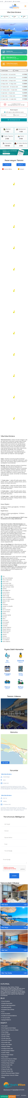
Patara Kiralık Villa (7, 1069)
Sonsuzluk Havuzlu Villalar (9, 1058)
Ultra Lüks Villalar (7, 1044)
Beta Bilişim (23, 1095)
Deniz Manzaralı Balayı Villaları (10, 1073)
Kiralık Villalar (6, 1036)
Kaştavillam (15, 1090)
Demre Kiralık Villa (7, 1065)
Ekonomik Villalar (7, 1040)
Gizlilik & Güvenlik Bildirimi (9, 1015)
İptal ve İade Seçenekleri (8, 1005)
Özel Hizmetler (6, 1013)
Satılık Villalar (5, 1052)
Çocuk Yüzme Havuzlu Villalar (10, 1030)
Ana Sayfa (5, 1026)
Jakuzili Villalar (6, 1034)
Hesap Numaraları (7, 1003)
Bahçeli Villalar (6, 1046)
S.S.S (3, 1011)
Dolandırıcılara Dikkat (8, 1009)
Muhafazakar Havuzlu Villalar (10, 1075)
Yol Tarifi (5, 763)
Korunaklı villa (6, 1042)
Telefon (12, 1096)
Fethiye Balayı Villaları (8, 1063)
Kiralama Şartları (6, 1007)
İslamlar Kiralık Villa (7, 1071)
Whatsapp (5, 1096)
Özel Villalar (5, 1032)
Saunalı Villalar (6, 1067)
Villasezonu (16, 1095)
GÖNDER (14, 875)
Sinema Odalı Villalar (7, 1054)
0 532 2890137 (9, 1)
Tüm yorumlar (6, 1017)
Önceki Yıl (7, 164)
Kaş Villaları (5, 1056)
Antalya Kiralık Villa (7, 1048)
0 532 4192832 (17, 1)
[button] (26, 21)
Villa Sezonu (6, 1090)
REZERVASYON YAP (15, 120)
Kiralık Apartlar (6, 1038)
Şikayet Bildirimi (6, 1019)
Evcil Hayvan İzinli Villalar (9, 1028)
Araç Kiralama (6, 1001)
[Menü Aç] (25, 6)
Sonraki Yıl (20, 164)
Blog (3, 1077)
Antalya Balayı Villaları (8, 1050)
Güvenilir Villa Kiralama (8, 1061)
